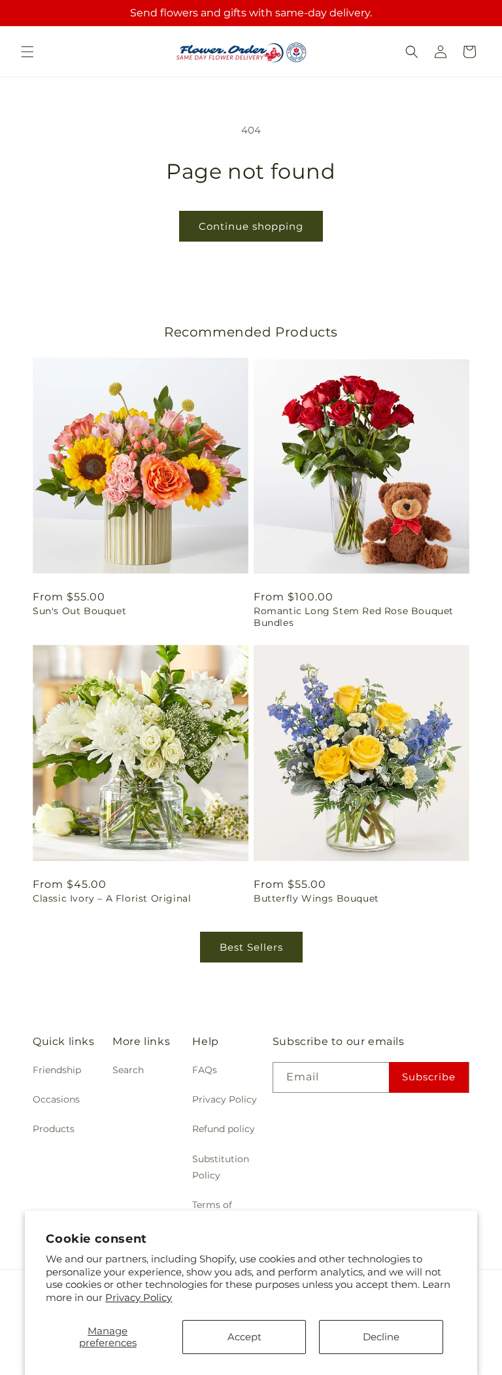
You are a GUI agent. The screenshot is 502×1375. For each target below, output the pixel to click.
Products (54, 1129)
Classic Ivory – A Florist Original (112, 898)
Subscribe (429, 1077)
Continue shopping (251, 226)
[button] (27, 51)
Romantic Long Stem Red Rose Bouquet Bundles (354, 617)
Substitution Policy (220, 1167)
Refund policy (223, 1129)
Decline (381, 1336)
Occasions (56, 1099)
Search (128, 1070)
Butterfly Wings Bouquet (316, 898)
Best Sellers (251, 947)
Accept (244, 1336)
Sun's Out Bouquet (79, 611)
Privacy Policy (138, 1297)
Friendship (57, 1070)
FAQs (204, 1070)
